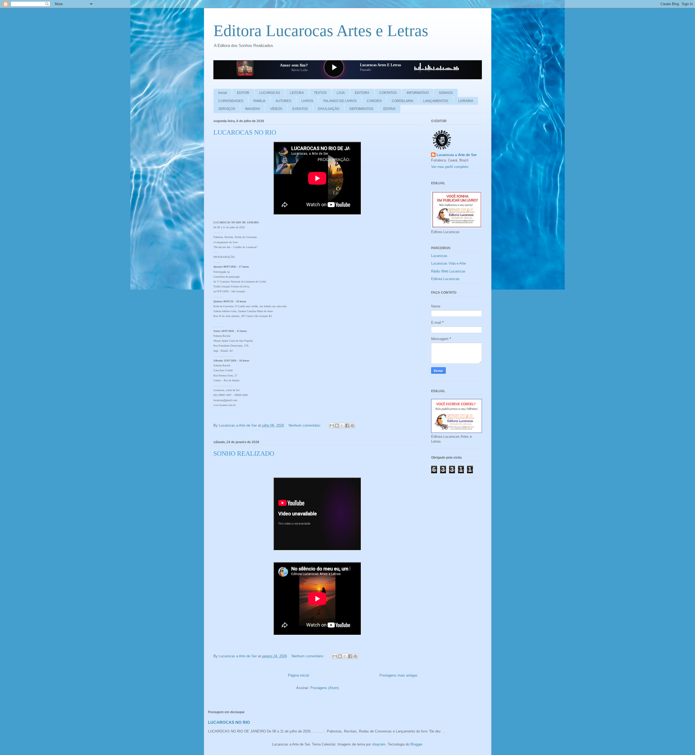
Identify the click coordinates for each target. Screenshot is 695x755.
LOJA (341, 93)
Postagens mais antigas (399, 675)
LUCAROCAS (269, 93)
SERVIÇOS (226, 109)
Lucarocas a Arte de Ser (457, 155)
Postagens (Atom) (324, 688)
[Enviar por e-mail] (331, 425)
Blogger (416, 744)
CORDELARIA (402, 101)
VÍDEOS (276, 109)
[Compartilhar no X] (342, 425)
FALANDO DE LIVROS (340, 101)
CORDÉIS (374, 101)
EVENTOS (300, 109)
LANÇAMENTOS (435, 101)
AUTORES (283, 101)
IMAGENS (252, 109)
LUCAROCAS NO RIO (244, 132)
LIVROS (307, 101)
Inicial (222, 93)
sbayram (379, 744)
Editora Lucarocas (445, 279)
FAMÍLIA (259, 101)
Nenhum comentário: (305, 425)
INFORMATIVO (418, 93)
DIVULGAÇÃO (328, 109)
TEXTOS (320, 93)
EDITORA (362, 93)
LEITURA (297, 93)
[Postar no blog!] (337, 425)
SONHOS (446, 93)
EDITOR (243, 93)
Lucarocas (439, 256)
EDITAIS (389, 109)
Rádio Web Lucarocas (448, 271)
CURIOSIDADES (230, 101)
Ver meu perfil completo (449, 167)
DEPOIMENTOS (361, 109)
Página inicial (298, 675)
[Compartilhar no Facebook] (347, 425)
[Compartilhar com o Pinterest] (352, 425)
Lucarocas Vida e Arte (448, 263)
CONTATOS (388, 93)
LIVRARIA (465, 101)
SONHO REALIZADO (243, 453)
